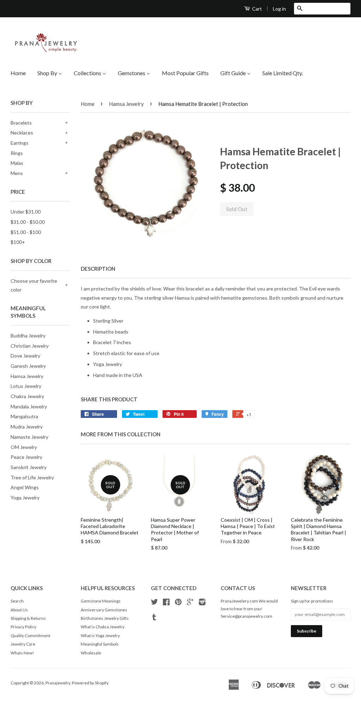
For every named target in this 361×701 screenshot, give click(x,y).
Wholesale (91, 652)
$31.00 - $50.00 (28, 222)
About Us (19, 609)
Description (98, 268)
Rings (17, 153)
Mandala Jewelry (29, 406)
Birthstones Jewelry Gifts (105, 618)
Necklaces (22, 133)
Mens (17, 173)
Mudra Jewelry (27, 427)
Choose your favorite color (34, 285)
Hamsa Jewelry (27, 376)
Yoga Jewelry (25, 498)
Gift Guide (233, 73)
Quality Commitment (30, 635)
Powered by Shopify (90, 682)
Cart (256, 9)
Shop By (47, 73)
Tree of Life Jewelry (32, 477)
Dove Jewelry (25, 356)
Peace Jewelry (26, 457)
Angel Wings (25, 487)
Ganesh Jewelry (28, 366)
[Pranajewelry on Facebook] (166, 603)
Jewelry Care (23, 644)
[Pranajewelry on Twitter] (154, 603)
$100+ (18, 242)
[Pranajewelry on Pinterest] (178, 603)
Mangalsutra (24, 416)
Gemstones (132, 73)
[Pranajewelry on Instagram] (202, 603)
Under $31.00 (26, 212)
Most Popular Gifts (185, 73)
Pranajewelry (57, 682)
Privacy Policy (23, 626)
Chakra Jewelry (27, 396)
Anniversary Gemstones (104, 609)
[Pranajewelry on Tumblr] (154, 618)
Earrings (20, 143)
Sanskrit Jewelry (29, 467)
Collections (88, 73)
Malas (17, 163)
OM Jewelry (24, 447)
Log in (279, 9)
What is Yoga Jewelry (100, 635)
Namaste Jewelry (29, 437)
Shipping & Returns (28, 618)
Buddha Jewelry (28, 335)
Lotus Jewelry (26, 386)
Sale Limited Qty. (282, 73)
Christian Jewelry (30, 346)
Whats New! (22, 652)
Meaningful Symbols (100, 644)
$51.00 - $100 (26, 232)
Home (18, 73)
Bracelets (21, 123)
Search (17, 601)
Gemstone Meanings (101, 601)
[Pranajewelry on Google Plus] (190, 603)
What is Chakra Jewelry (102, 626)
